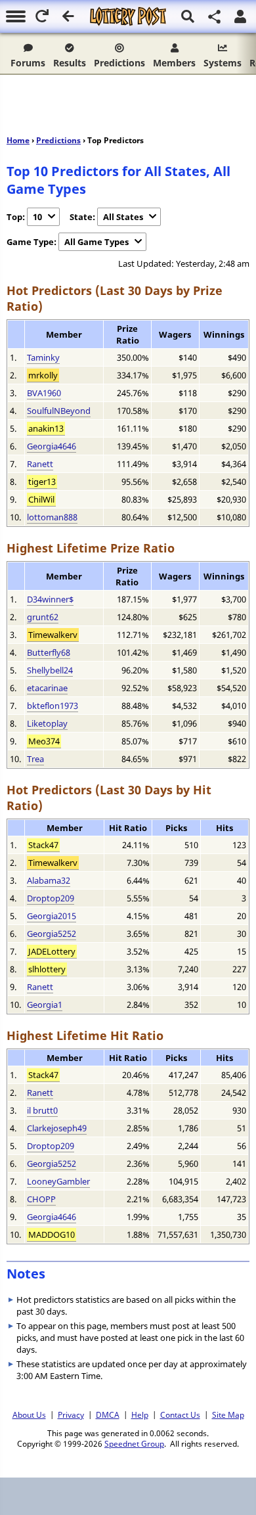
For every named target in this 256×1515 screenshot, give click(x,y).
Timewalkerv (52, 635)
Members (174, 63)
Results (69, 63)
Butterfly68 (48, 652)
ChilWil (41, 499)
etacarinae (47, 688)
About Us (29, 1414)
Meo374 (44, 741)
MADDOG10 (51, 1234)
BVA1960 (44, 393)
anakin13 (46, 428)
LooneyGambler (58, 1181)
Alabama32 (48, 880)
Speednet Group (134, 1443)
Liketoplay (47, 723)
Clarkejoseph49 (57, 1128)
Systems (222, 63)
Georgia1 (44, 1004)
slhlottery (47, 969)
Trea (35, 759)
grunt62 (42, 617)
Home (18, 140)
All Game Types (96, 242)
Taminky (43, 357)
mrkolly (43, 375)
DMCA (107, 1414)
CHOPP (41, 1199)
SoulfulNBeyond (59, 411)
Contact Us (180, 1414)
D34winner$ (50, 599)
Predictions (119, 63)
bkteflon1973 (52, 706)
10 (37, 217)
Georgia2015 (51, 916)
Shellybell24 (50, 670)
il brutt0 (42, 1110)
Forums (28, 63)
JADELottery (51, 951)
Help (139, 1414)
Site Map (228, 1414)
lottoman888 (52, 517)
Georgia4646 (51, 446)
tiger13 (42, 481)
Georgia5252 (51, 933)
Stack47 (43, 845)
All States (123, 217)
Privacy (71, 1414)
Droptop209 (50, 898)
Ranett (40, 464)
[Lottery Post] (128, 16)
